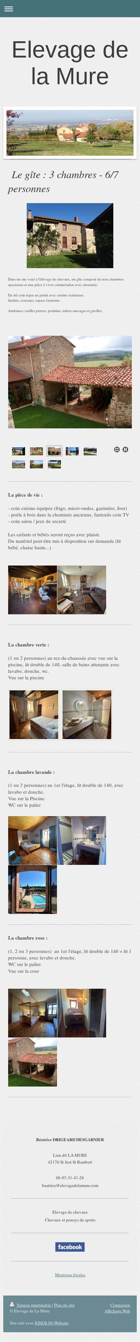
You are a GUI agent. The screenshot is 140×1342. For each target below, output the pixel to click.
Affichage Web (117, 1311)
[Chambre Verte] (34, 714)
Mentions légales (70, 1275)
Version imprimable (34, 1305)
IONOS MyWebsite (51, 1323)
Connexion (120, 1305)
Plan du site (64, 1305)
